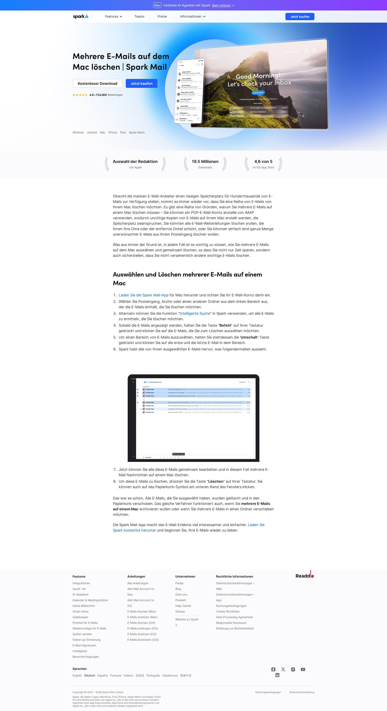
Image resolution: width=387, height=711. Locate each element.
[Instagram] (293, 669)
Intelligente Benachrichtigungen (86, 653)
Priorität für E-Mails (85, 622)
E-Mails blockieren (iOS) (143, 639)
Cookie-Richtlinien (228, 611)
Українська (170, 675)
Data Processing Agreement (234, 617)
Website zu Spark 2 (187, 622)
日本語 (140, 675)
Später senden (82, 634)
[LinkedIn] (277, 675)
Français (115, 675)
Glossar (180, 611)
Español (103, 675)
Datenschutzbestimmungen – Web (235, 585)
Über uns (181, 594)
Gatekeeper (80, 617)
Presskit (180, 600)
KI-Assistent (80, 594)
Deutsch (89, 675)
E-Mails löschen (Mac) (141, 611)
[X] (283, 669)
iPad (123, 132)
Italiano (128, 675)
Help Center (183, 605)
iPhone (113, 132)
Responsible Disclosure (231, 622)
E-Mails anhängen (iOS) (142, 628)
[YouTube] (303, 669)
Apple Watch (137, 132)
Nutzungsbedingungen (231, 605)
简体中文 (185, 675)
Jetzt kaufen (300, 17)
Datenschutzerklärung (301, 692)
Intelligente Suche (195, 313)
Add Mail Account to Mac (140, 591)
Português (153, 675)
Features (111, 16)
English (77, 675)
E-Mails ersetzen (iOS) (142, 634)
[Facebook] (273, 669)
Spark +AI (79, 588)
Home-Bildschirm (84, 605)
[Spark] (88, 16)
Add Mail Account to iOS (140, 602)
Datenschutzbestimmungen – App (235, 597)
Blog (178, 588)
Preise (179, 583)
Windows (78, 132)
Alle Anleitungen (137, 583)
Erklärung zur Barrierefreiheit (235, 628)
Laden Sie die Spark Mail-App (144, 295)
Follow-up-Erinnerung (87, 639)
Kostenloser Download (97, 83)
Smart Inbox (81, 611)
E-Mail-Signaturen (84, 645)
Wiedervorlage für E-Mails (89, 628)
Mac (102, 132)
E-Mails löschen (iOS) (141, 622)
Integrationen (81, 583)
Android (92, 132)
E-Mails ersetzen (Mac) (142, 617)
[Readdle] (305, 574)
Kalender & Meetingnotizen (90, 600)
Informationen (190, 16)
